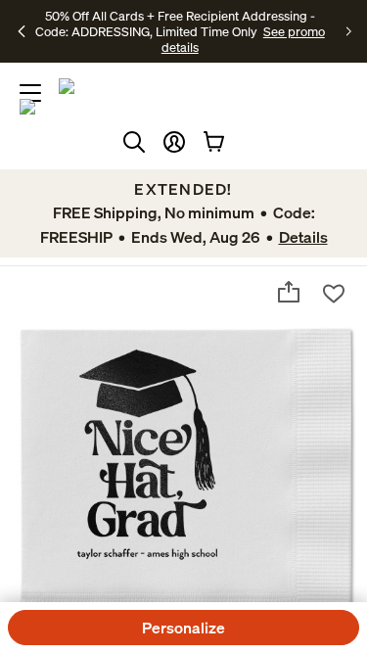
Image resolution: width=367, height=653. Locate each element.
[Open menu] (30, 93)
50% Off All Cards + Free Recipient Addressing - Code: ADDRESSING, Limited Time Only (175, 23)
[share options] (288, 291)
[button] (174, 142)
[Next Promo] (348, 31)
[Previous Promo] (22, 31)
